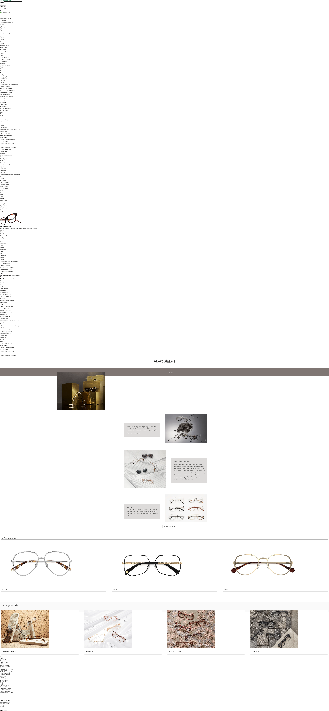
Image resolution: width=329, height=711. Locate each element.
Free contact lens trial (5, 94)
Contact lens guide (5, 86)
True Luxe (256, 651)
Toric (1, 241)
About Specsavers (5, 691)
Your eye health (4, 106)
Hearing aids (3, 151)
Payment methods (5, 28)
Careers (2, 695)
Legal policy (3, 705)
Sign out (2, 30)
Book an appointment (6, 135)
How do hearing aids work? (7, 143)
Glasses (2, 37)
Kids (1, 196)
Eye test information (5, 108)
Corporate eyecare (5, 674)
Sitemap (2, 706)
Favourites (3, 20)
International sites (4, 703)
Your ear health (4, 680)
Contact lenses (4, 69)
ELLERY (5, 590)
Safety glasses (4, 47)
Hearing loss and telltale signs (8, 139)
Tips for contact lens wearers (7, 90)
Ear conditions (4, 141)
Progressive (3, 243)
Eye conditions (4, 110)
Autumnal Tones (9, 651)
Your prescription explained (7, 300)
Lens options (3, 61)
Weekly (2, 75)
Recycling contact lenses (6, 88)
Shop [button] (1, 657)
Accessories (3, 157)
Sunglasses (3, 49)
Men (1, 192)
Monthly (2, 80)
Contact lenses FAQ (5, 689)
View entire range (172, 394)
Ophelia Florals (175, 651)
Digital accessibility (5, 702)
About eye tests (4, 670)
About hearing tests (5, 673)
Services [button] (2, 668)
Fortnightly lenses (5, 76)
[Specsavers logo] (164, 12)
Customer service (4, 685)
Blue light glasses (4, 45)
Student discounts (5, 665)
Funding (2, 145)
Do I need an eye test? (6, 296)
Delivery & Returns (5, 687)
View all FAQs (4, 120)
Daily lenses (3, 78)
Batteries (2, 153)
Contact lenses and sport (6, 306)
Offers (1, 122)
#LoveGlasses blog (5, 65)
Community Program (5, 688)
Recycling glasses (5, 59)
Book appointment (5, 161)
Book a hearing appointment (7, 672)
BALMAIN (116, 590)
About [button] (1, 684)
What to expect (4, 131)
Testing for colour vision (6, 312)
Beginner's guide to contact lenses (9, 84)
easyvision (3, 249)
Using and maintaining (6, 155)
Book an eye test (4, 116)
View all (2, 82)
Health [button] (2, 677)
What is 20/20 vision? (6, 310)
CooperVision (4, 255)
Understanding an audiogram (8, 147)
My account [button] (3, 18)
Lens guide (3, 63)
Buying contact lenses (6, 92)
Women (2, 190)
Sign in (9, 18)
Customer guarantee (5, 133)
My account (3, 168)
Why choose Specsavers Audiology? (10, 129)
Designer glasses (4, 51)
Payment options (4, 57)
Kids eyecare (3, 104)
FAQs (1, 67)
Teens (1, 194)
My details (3, 26)
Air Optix (2, 253)
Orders (2, 24)
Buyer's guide (3, 55)
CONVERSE (227, 590)
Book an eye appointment (7, 669)
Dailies (2, 251)
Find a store (3, 8)
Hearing (2, 123)
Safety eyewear (4, 114)
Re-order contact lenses (6, 22)
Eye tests (2, 98)
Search (2, 2)
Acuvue (2, 247)
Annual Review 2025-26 (6, 692)
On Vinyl (89, 651)
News (1, 694)
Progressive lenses (5, 308)
